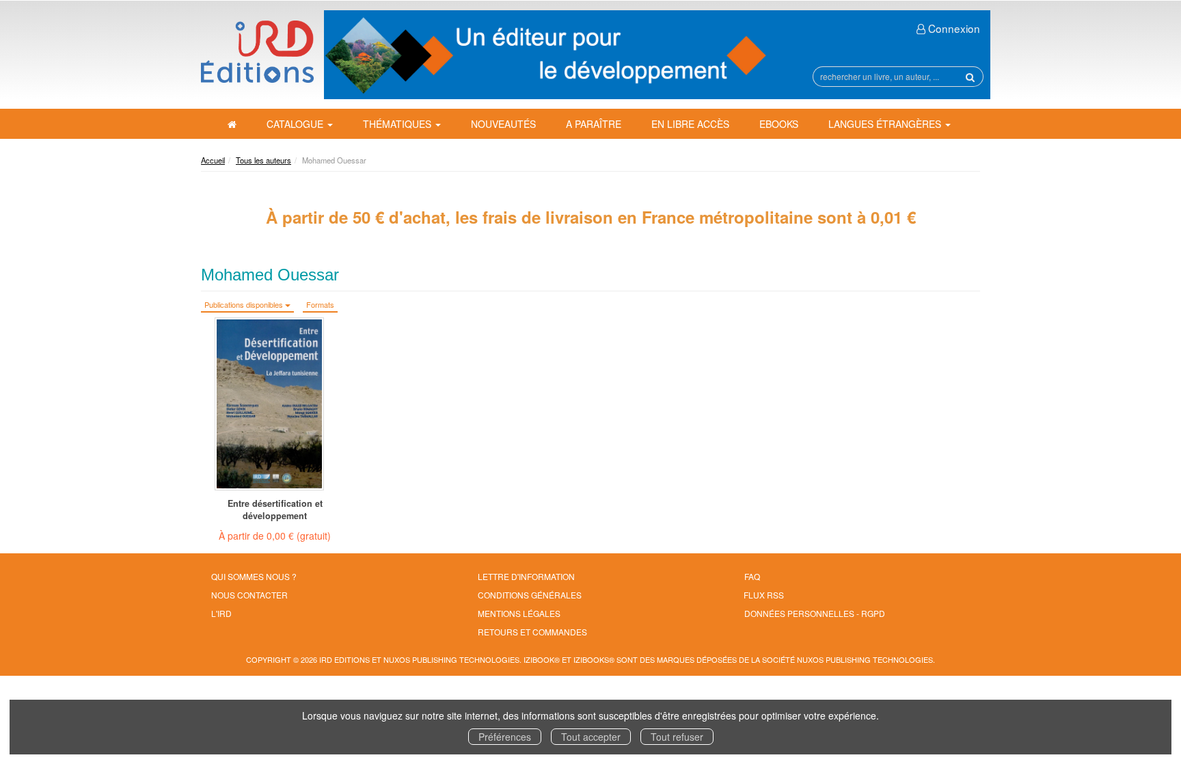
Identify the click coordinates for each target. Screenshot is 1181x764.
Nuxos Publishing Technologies (865, 659)
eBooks (778, 124)
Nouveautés (503, 124)
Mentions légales (519, 613)
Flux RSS (764, 595)
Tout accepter (591, 736)
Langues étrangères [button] (886, 124)
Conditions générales (530, 595)
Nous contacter (249, 595)
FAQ (752, 576)
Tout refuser (677, 736)
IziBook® (542, 659)
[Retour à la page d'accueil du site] (257, 52)
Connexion (952, 28)
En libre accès (690, 124)
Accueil (213, 160)
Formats (320, 304)
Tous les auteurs (263, 160)
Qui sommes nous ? (254, 576)
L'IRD (221, 613)
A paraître (593, 124)
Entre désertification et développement (275, 509)
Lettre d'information (526, 576)
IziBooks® (593, 659)
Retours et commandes (532, 631)
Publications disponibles (244, 304)
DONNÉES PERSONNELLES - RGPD (814, 613)
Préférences (504, 736)
